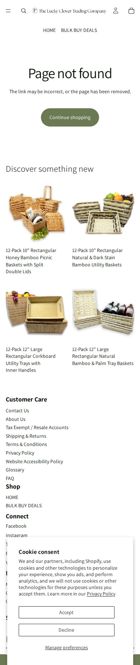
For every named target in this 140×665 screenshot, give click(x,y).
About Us (15, 419)
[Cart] (131, 11)
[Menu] (8, 11)
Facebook (16, 526)
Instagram (17, 535)
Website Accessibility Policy (34, 461)
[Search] (24, 11)
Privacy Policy (101, 593)
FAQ (10, 478)
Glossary (15, 469)
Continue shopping (70, 117)
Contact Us (17, 410)
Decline (66, 630)
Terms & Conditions (26, 444)
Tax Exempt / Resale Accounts (37, 427)
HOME (49, 30)
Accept (66, 612)
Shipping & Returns (26, 436)
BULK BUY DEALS (79, 30)
